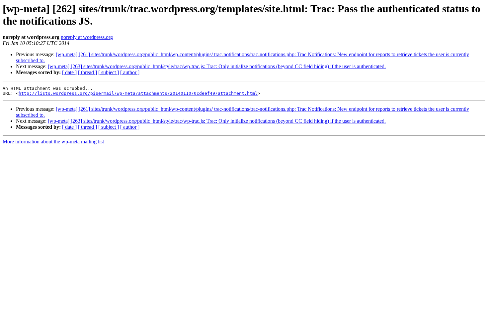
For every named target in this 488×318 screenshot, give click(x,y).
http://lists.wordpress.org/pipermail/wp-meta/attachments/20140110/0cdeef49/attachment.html (138, 93)
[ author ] (129, 72)
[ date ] (69, 72)
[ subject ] (108, 72)
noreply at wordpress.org (87, 37)
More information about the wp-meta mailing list (53, 141)
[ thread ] (87, 72)
